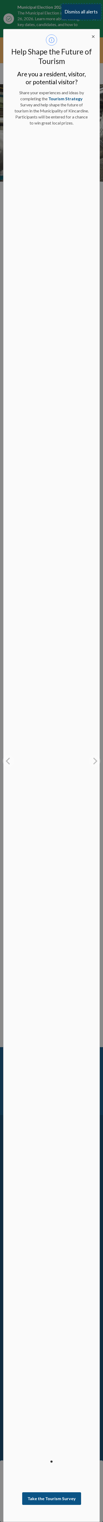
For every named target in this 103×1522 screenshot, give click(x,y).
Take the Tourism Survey (51, 1498)
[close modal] (93, 35)
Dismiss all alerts (81, 11)
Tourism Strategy (65, 98)
